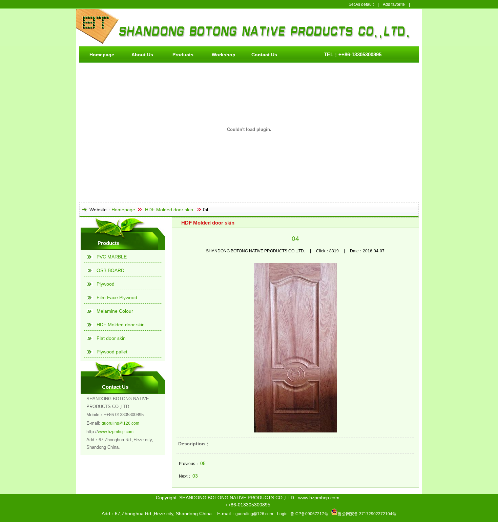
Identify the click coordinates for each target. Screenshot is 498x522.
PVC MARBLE (112, 256)
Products (182, 54)
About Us (142, 54)
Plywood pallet (112, 351)
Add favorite (394, 4)
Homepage (101, 54)
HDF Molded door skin (169, 209)
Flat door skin (111, 338)
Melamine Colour (115, 311)
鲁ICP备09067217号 (309, 513)
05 (203, 463)
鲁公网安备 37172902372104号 (367, 513)
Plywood (106, 284)
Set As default (361, 4)
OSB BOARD (110, 270)
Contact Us (264, 54)
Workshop (223, 54)
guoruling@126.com (120, 423)
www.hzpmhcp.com (115, 431)
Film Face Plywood (117, 297)
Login (282, 513)
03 (195, 476)
